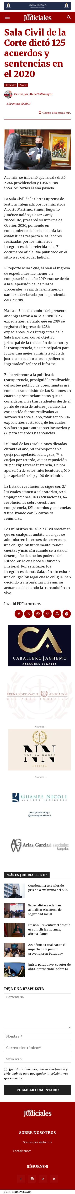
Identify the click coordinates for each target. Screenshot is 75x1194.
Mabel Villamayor (40, 94)
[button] (7, 17)
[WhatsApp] (38, 614)
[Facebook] (19, 614)
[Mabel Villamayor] (9, 94)
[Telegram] (66, 614)
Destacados (10, 85)
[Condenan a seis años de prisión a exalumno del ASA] (14, 891)
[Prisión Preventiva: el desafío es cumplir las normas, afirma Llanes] (14, 930)
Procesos (23, 85)
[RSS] (43, 1179)
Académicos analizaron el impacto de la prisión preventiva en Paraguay (46, 949)
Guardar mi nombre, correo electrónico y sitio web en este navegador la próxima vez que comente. (36, 1073)
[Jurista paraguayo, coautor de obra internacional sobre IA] (14, 970)
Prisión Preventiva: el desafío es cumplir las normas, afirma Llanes (49, 929)
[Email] (47, 614)
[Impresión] (57, 614)
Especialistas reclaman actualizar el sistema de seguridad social (44, 910)
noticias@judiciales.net (47, 1151)
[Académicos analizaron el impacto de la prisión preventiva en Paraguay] (14, 950)
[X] (28, 614)
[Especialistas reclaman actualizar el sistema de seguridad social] (14, 910)
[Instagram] (32, 1179)
